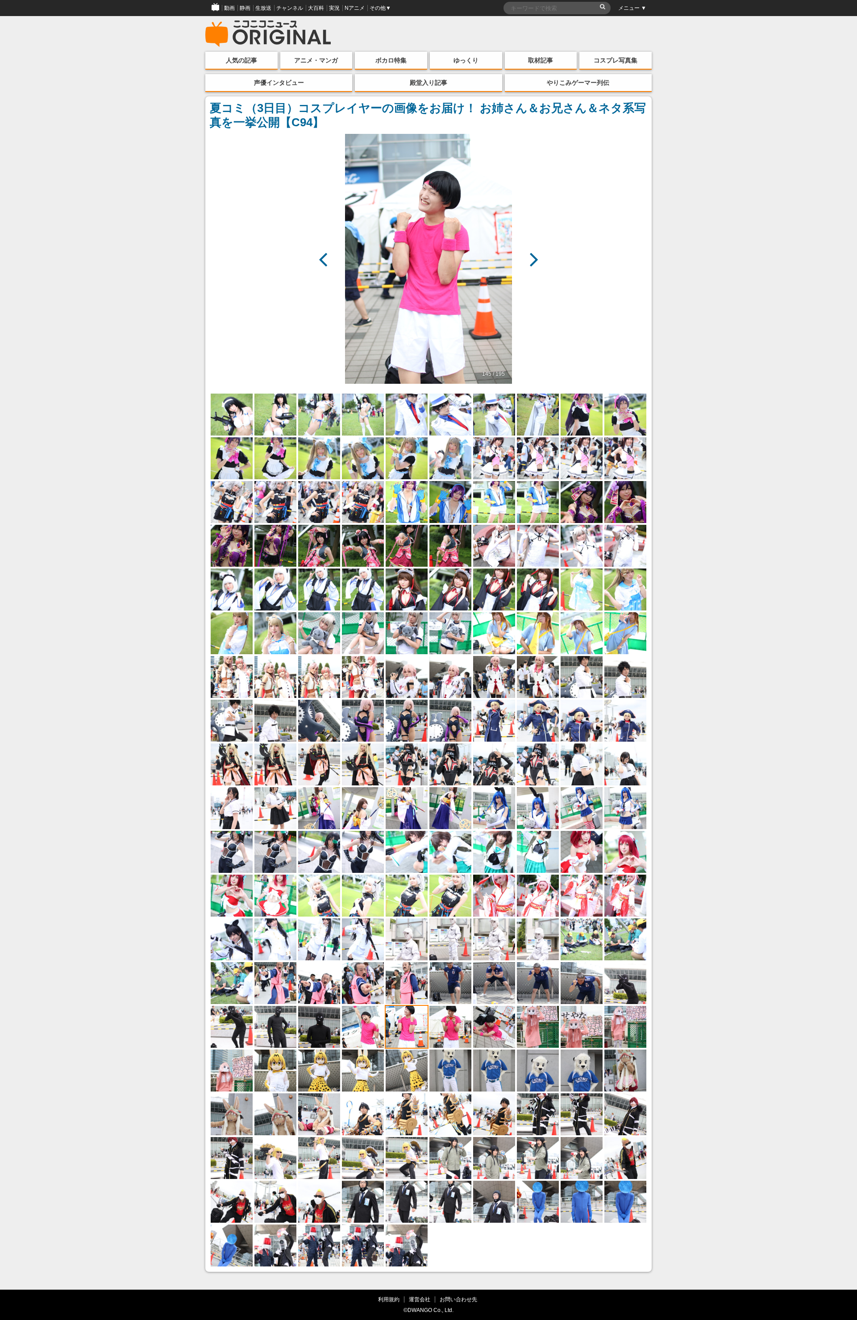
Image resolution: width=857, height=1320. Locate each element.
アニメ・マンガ (316, 60)
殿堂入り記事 (428, 82)
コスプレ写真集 (615, 60)
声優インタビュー (279, 82)
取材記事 (540, 60)
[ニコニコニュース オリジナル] (268, 34)
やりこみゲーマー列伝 (578, 82)
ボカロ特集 (391, 60)
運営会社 (419, 1299)
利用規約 (388, 1299)
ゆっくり (465, 60)
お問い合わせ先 (458, 1299)
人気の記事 (241, 60)
